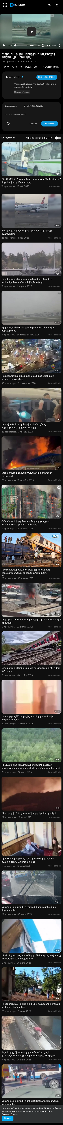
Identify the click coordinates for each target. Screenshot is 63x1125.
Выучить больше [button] (10, 1114)
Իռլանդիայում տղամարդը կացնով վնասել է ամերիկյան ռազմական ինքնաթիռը (27, 280)
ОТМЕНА (33, 123)
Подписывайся (46, 77)
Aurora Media (13, 77)
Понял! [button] (7, 1118)
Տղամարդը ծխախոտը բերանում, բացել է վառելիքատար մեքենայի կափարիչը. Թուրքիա (29, 1054)
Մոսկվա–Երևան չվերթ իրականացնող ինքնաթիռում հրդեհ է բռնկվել (24, 426)
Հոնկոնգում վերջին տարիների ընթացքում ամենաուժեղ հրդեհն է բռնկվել (26, 523)
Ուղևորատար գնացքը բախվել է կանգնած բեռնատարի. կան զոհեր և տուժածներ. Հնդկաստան (26, 573)
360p (54, 46)
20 (43, 45)
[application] (31, 31)
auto (52, 38)
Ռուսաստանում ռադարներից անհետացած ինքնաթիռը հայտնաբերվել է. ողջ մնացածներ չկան (31, 766)
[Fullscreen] (58, 45)
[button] (57, 5)
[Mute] (48, 45)
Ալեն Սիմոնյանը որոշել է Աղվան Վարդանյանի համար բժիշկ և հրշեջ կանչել (28, 860)
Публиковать (49, 123)
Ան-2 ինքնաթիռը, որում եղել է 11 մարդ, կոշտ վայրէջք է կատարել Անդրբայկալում (31, 957)
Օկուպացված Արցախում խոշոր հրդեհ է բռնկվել (29, 813)
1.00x (38, 46)
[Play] (4, 45)
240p (53, 33)
